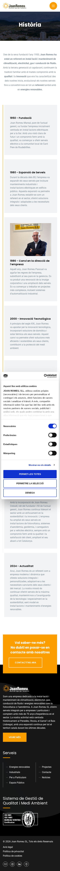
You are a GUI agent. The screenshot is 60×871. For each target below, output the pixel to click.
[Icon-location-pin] (26, 864)
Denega (30, 492)
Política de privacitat (13, 851)
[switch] (52, 435)
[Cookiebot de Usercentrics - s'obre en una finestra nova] (44, 376)
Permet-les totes (30, 474)
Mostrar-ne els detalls (40, 465)
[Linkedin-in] (19, 864)
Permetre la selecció (30, 483)
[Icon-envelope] (5, 864)
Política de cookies (12, 855)
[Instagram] (12, 864)
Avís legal (8, 847)
